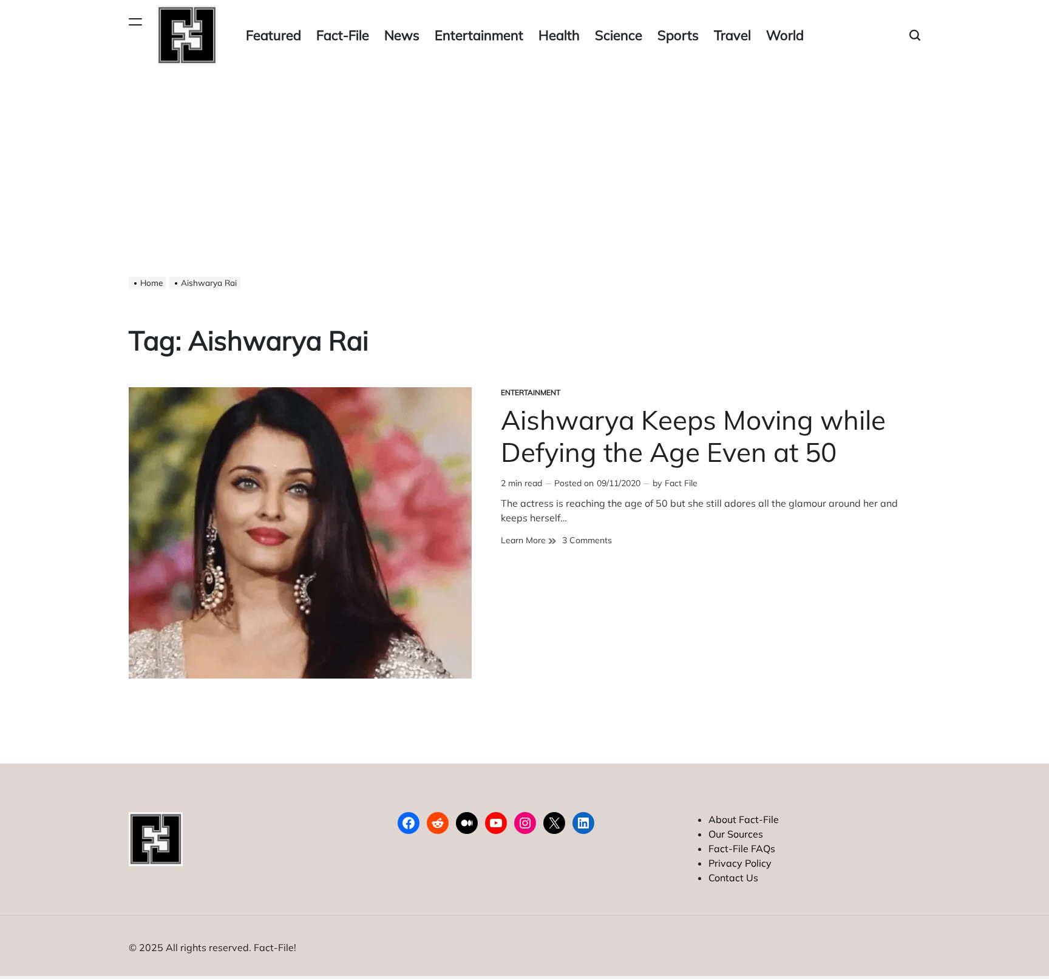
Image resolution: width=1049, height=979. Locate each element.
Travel (732, 35)
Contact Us (733, 878)
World (785, 35)
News (401, 35)
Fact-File (342, 35)
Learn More (528, 540)
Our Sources (735, 834)
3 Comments (587, 540)
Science (618, 35)
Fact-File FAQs (741, 848)
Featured (273, 35)
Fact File (681, 483)
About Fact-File (743, 819)
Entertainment (479, 35)
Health (559, 35)
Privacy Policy (740, 863)
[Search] (914, 35)
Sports (678, 35)
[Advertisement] (524, 161)
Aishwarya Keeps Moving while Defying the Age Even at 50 (693, 436)
